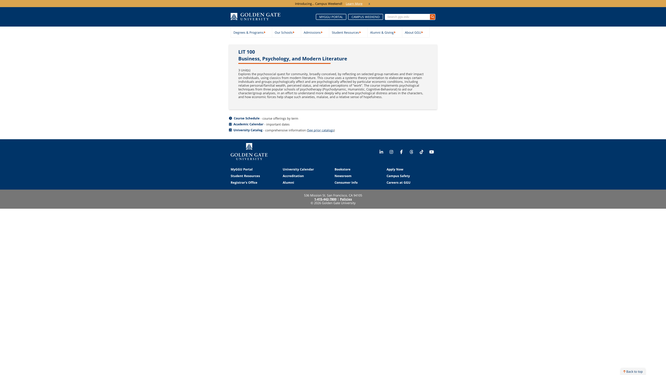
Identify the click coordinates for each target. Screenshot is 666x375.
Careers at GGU (399, 182)
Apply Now (395, 169)
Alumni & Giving (382, 32)
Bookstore (343, 169)
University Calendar (298, 169)
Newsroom (343, 176)
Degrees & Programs (248, 32)
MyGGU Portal (242, 169)
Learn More (354, 4)
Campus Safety (398, 176)
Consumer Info (346, 182)
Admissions (312, 32)
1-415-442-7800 (325, 199)
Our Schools (284, 32)
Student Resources (345, 32)
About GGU (413, 32)
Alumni (288, 182)
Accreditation (293, 176)
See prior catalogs (321, 130)
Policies (346, 199)
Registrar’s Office (244, 182)
